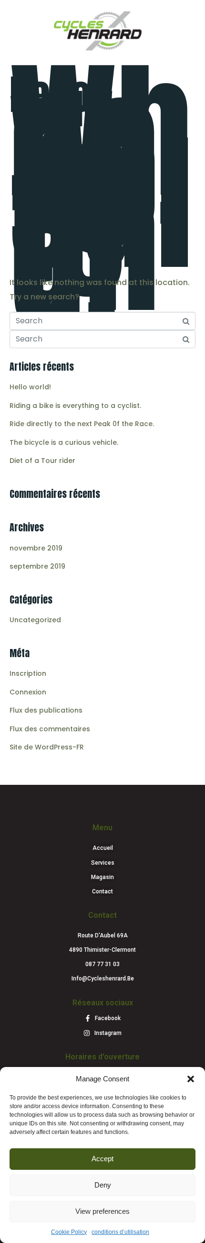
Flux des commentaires (50, 729)
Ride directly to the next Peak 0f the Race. (82, 424)
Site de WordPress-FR (47, 747)
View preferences (102, 1211)
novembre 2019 (36, 548)
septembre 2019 (37, 566)
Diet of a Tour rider (42, 460)
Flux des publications (46, 710)
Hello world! (61, 102)
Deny (102, 1185)
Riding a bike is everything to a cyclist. (75, 405)
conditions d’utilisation (120, 1232)
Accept (102, 1159)
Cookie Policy (69, 1232)
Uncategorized (35, 620)
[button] (190, 1079)
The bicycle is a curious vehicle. (64, 442)
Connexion (28, 692)
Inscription (28, 673)
